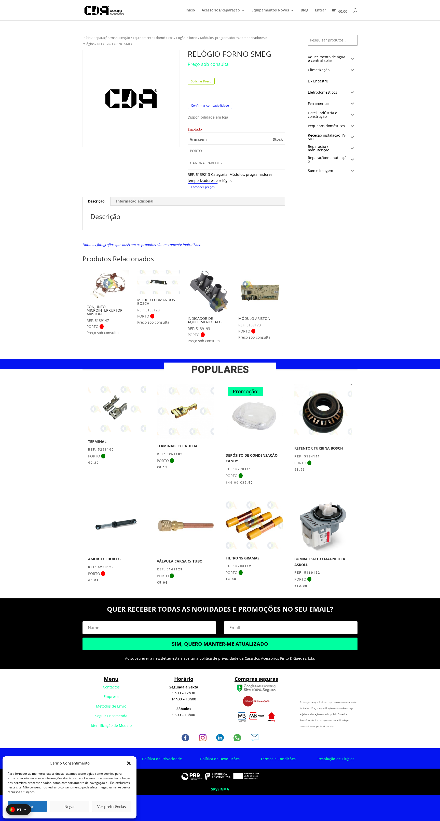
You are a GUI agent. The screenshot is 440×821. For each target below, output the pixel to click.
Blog (304, 10)
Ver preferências (111, 806)
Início (190, 10)
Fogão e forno (186, 37)
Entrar (320, 10)
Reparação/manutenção (111, 37)
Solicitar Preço (201, 81)
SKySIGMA (220, 789)
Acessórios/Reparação (221, 10)
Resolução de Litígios (336, 758)
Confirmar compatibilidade (210, 105)
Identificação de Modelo (111, 725)
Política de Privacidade (162, 758)
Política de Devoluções (220, 758)
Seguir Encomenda (111, 715)
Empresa (111, 696)
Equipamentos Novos (270, 10)
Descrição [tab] (96, 201)
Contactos (111, 687)
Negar (69, 806)
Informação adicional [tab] (134, 201)
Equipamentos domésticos (153, 37)
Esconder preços (203, 187)
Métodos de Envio (111, 706)
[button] (128, 763)
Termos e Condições (278, 758)
